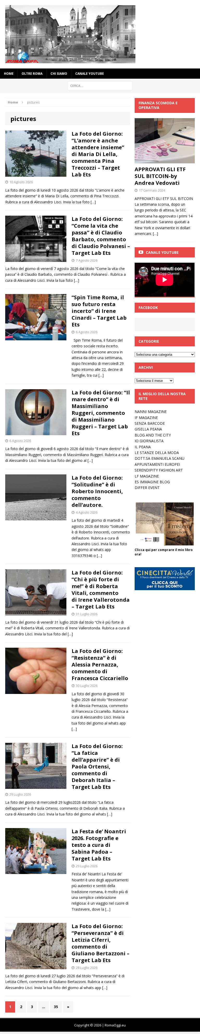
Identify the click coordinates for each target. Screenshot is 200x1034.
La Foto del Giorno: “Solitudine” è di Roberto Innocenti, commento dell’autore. (97, 491)
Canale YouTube (89, 73)
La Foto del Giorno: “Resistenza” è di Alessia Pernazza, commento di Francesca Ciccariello (100, 664)
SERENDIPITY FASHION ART (159, 470)
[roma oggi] (100, 34)
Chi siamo (59, 73)
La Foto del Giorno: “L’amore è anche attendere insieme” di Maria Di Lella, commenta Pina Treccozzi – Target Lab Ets (98, 154)
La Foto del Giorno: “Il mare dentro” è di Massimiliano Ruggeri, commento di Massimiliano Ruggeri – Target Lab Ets (101, 413)
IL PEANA (143, 446)
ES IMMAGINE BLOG (152, 481)
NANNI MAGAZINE (151, 411)
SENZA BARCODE (150, 423)
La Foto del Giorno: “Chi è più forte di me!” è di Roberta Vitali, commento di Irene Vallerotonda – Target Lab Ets (101, 589)
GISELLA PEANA (148, 429)
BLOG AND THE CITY (153, 435)
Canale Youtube (162, 252)
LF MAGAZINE (147, 476)
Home (9, 73)
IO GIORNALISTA (149, 440)
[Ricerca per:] (100, 85)
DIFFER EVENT (147, 487)
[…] (93, 201)
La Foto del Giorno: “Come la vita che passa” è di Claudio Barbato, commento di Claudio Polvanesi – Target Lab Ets (101, 235)
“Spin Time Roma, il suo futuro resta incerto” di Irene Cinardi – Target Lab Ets (99, 311)
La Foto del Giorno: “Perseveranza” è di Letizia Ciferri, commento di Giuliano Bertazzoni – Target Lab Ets (100, 943)
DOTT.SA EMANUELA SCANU (159, 458)
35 (56, 1006)
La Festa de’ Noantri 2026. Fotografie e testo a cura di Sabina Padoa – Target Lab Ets (99, 845)
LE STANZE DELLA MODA (157, 452)
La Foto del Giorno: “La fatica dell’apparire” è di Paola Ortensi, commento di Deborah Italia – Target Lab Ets (97, 766)
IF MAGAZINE (146, 417)
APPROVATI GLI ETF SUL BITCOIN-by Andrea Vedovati (160, 176)
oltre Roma (32, 73)
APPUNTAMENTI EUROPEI (157, 464)
